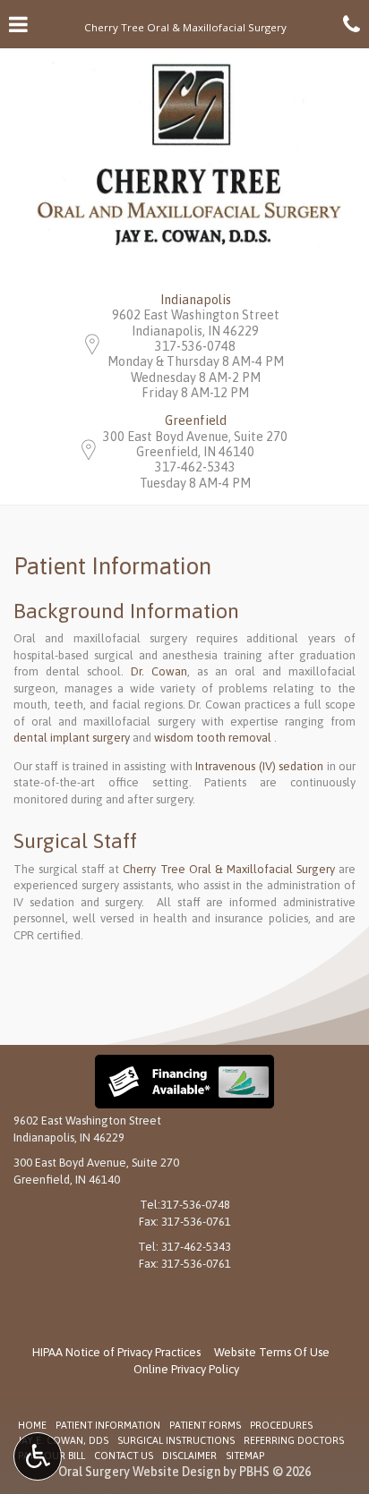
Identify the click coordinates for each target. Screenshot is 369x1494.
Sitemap (245, 1455)
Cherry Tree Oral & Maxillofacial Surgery (229, 869)
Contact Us (123, 1455)
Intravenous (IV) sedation (259, 766)
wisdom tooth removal (212, 737)
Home (32, 1425)
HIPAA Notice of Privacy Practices (116, 1352)
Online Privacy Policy (186, 1369)
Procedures (281, 1425)
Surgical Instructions (176, 1440)
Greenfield (196, 420)
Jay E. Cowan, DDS (63, 1440)
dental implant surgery (71, 737)
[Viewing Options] (37, 1456)
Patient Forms (205, 1425)
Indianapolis (195, 300)
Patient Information (108, 1425)
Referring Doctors (294, 1440)
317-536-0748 (195, 346)
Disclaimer (189, 1455)
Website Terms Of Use (272, 1352)
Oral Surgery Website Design (139, 1471)
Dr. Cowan (159, 671)
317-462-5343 (195, 467)
